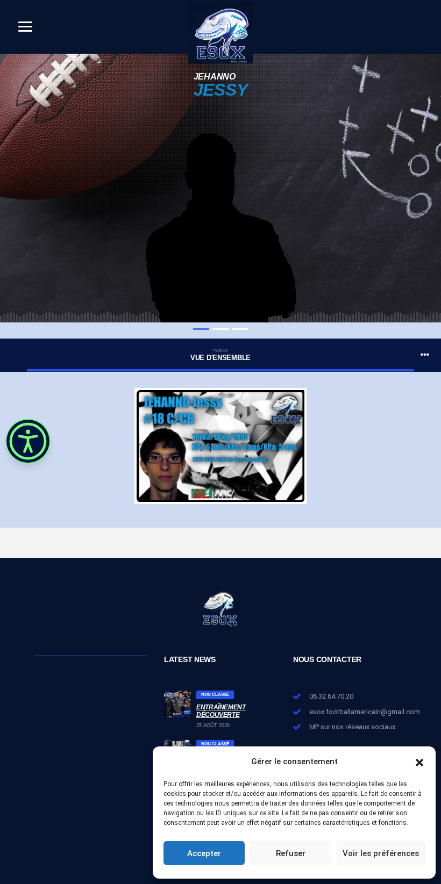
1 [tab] (201, 329)
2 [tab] (220, 329)
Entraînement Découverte (221, 710)
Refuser (290, 853)
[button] (419, 761)
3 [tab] (240, 329)
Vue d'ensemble (220, 355)
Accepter (204, 853)
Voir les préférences (381, 853)
